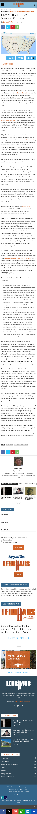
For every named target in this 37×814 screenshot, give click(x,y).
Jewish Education (29, 11)
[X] (23, 706)
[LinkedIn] (28, 811)
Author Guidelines (12, 786)
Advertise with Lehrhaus (15, 789)
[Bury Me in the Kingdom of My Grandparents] (18, 491)
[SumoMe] (34, 811)
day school (9, 444)
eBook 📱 (31, 58)
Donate (18, 574)
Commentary (5, 11)
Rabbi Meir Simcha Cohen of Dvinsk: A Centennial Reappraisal (30, 497)
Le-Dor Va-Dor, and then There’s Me (6, 497)
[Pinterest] (12, 27)
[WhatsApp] (17, 27)
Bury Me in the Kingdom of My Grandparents (17, 497)
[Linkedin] (19, 706)
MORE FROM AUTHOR (27, 484)
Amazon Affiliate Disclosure (15, 791)
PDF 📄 (20, 58)
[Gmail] (15, 811)
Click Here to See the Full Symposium (18, 672)
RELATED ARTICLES (9, 484)
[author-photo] (18, 461)
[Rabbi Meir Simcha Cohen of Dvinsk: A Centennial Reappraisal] (30, 491)
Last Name (4, 522)
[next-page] (20, 503)
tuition (25, 444)
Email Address (5, 530)
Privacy (27, 791)
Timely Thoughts (6, 773)
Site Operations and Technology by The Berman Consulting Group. (18, 801)
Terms (26, 789)
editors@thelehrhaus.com (22, 702)
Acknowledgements (24, 786)
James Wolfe (8, 22)
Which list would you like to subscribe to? (14, 538)
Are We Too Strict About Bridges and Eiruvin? (23, 741)
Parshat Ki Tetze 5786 (18, 637)
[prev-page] (17, 503)
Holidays (3, 770)
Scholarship (4, 758)
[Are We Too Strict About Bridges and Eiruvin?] (6, 743)
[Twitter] (8, 27)
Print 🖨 (11, 58)
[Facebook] (3, 27)
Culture (3, 767)
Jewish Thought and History (9, 764)
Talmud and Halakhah (7, 777)
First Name (4, 514)
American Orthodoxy (16, 11)
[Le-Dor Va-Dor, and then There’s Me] (6, 491)
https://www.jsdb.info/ (18, 470)
